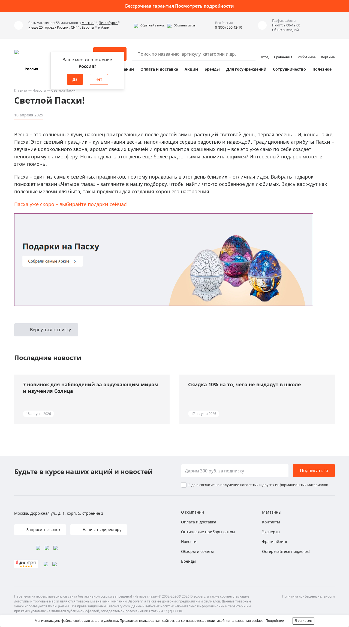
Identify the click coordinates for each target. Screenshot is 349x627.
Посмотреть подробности (204, 6)
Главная (20, 90)
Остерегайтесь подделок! (286, 551)
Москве (88, 22)
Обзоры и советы (197, 551)
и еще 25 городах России (48, 27)
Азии (105, 27)
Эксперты (271, 531)
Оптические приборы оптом (208, 531)
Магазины (271, 512)
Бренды (212, 69)
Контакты (271, 521)
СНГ (74, 27)
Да (75, 79)
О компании (192, 512)
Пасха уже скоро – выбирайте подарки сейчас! (71, 204)
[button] (149, 25)
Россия (31, 68)
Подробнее (275, 620)
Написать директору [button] (101, 529)
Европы (88, 27)
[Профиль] (264, 51)
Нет (98, 79)
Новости (39, 90)
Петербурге (108, 22)
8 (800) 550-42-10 (228, 27)
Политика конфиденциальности (308, 596)
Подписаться (314, 471)
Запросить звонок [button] (42, 529)
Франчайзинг (275, 541)
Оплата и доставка (159, 69)
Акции (191, 69)
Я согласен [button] (303, 620)
